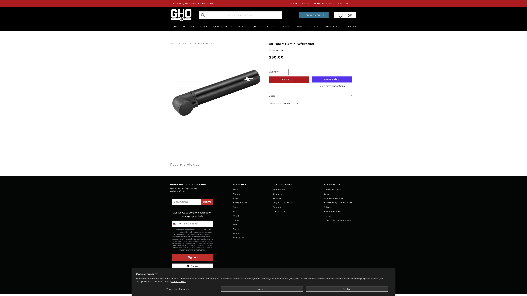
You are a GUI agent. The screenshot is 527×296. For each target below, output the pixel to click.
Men (235, 189)
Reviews (328, 216)
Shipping (278, 194)
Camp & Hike (240, 203)
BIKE (255, 26)
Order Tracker (280, 211)
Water (236, 207)
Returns (277, 198)
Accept (262, 289)
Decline (347, 289)
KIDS (203, 26)
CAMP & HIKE (221, 26)
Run (235, 225)
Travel (236, 229)
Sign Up (207, 202)
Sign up (192, 257)
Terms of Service (199, 250)
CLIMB (269, 26)
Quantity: (274, 72)
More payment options (332, 86)
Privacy (328, 207)
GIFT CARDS (349, 26)
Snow (236, 220)
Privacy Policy (178, 281)
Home (172, 43)
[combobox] (176, 224)
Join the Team (346, 3)
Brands (237, 233)
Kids (235, 198)
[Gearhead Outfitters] (181, 15)
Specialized (276, 50)
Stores (305, 3)
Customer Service (323, 3)
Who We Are (279, 189)
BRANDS (330, 26)
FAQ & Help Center (283, 203)
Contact (277, 207)
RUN (298, 26)
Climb (236, 216)
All (180, 43)
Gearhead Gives (332, 189)
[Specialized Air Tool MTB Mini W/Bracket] (216, 93)
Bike (235, 211)
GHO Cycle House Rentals (337, 220)
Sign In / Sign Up (313, 15)
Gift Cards (238, 238)
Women (237, 194)
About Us (292, 3)
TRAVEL (312, 26)
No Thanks (192, 266)
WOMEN (188, 26)
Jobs (326, 194)
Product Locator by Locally (283, 103)
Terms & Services (333, 211)
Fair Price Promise (334, 198)
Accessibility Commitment (338, 203)
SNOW (284, 26)
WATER (241, 26)
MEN (173, 26)
